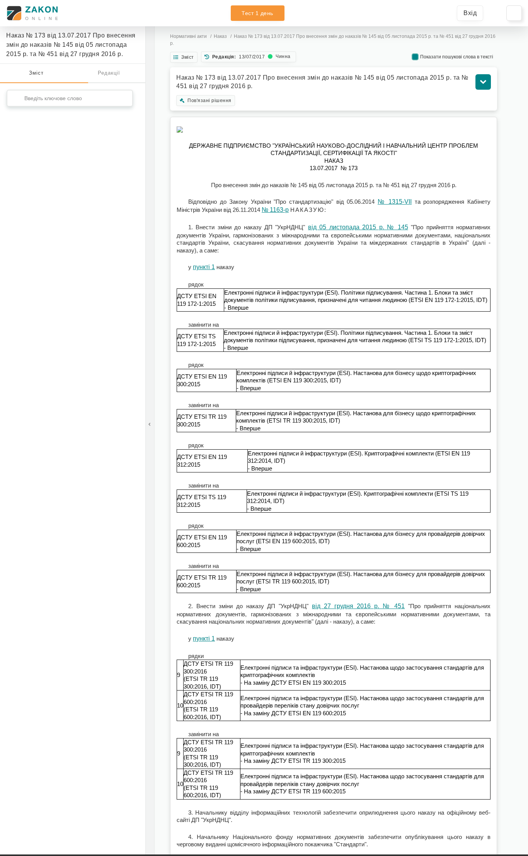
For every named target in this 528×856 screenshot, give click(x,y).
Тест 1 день (257, 13)
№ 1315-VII (395, 201)
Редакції (109, 73)
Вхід (470, 13)
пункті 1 (204, 267)
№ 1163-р (275, 209)
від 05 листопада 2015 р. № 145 (358, 227)
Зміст (36, 73)
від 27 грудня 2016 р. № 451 (358, 606)
